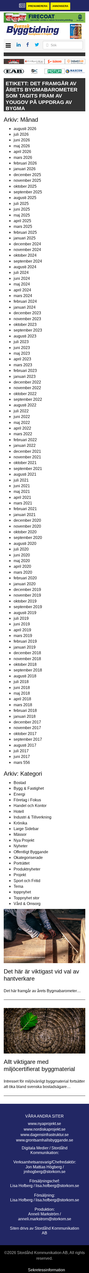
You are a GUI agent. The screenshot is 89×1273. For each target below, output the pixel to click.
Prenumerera (37, 6)
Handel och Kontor (30, 806)
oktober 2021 (25, 463)
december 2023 (27, 313)
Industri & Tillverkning (32, 817)
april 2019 (22, 630)
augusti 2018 (25, 676)
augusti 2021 (25, 474)
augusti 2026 (25, 129)
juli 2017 (21, 751)
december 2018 (27, 653)
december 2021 (27, 451)
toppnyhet (22, 892)
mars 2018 (23, 705)
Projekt (20, 875)
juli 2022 (21, 411)
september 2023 (28, 330)
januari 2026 (25, 169)
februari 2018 (25, 710)
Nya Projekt (24, 840)
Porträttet (21, 863)
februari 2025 (25, 232)
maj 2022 (22, 422)
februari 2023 (25, 370)
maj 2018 (22, 693)
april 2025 (22, 221)
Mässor (20, 834)
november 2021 (27, 457)
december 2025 (27, 175)
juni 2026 (22, 140)
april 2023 (22, 359)
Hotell (19, 811)
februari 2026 (25, 163)
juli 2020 (21, 549)
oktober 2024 (25, 255)
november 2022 (27, 388)
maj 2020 (22, 561)
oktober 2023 (25, 324)
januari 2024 (25, 307)
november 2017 (27, 728)
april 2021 (22, 497)
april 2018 (22, 699)
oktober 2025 (25, 186)
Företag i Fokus (27, 800)
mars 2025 (23, 226)
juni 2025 (22, 209)
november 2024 (27, 250)
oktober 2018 (25, 664)
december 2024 (27, 244)
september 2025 (28, 192)
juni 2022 (22, 417)
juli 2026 (21, 134)
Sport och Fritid (27, 881)
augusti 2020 (25, 543)
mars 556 (22, 762)
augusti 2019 (25, 613)
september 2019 (28, 607)
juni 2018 (22, 688)
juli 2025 (21, 203)
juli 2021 (21, 480)
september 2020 (28, 538)
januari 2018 (25, 716)
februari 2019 (25, 641)
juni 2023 (22, 348)
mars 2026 (23, 157)
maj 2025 (22, 215)
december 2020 (27, 520)
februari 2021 (25, 509)
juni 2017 (22, 756)
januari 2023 (25, 376)
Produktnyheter (27, 869)
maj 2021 (22, 491)
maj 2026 (22, 146)
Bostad (20, 783)
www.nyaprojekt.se (44, 1124)
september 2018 (28, 670)
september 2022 (28, 399)
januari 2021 (25, 515)
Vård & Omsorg (27, 904)
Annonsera (60, 6)
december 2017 (27, 722)
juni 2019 (22, 624)
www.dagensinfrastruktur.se (45, 1135)
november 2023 (27, 319)
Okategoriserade (28, 857)
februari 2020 (25, 578)
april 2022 (22, 428)
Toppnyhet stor (26, 898)
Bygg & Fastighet (29, 788)
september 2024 (28, 261)
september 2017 (28, 739)
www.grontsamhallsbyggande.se (44, 1140)
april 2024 (22, 290)
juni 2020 (22, 555)
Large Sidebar (26, 829)
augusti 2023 (25, 336)
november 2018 (27, 659)
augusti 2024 (25, 267)
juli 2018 (21, 682)
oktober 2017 (25, 734)
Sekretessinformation (46, 1270)
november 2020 (27, 526)
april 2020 (22, 566)
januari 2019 (25, 647)
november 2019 (27, 595)
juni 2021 (22, 486)
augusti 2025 (25, 198)
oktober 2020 (25, 532)
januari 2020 (25, 584)
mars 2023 (23, 365)
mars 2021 (23, 503)
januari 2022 (25, 445)
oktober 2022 (25, 394)
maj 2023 (22, 353)
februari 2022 (25, 440)
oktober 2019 (25, 601)
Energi (19, 794)
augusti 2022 (25, 405)
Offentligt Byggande (31, 852)
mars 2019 (23, 636)
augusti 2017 (25, 745)
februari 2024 (25, 301)
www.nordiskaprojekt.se (45, 1129)
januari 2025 (25, 238)
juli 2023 (21, 342)
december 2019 (27, 589)
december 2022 (27, 382)
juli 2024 (21, 272)
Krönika (20, 823)
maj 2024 (22, 284)
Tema (18, 886)
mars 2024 (23, 296)
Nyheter (20, 846)
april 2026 (22, 152)
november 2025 (27, 180)
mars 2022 (23, 434)
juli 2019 (21, 618)
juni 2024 (22, 278)
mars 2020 (23, 572)
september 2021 (28, 469)
